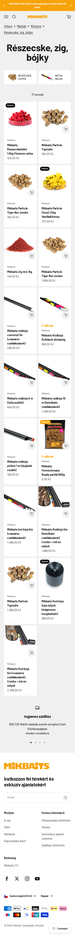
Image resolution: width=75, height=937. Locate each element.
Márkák (21, 26)
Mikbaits (11, 140)
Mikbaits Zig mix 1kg (19, 271)
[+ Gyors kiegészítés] (65, 129)
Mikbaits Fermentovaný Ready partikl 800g (53, 470)
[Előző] (4, 5)
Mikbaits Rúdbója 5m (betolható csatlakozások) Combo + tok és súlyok (55, 538)
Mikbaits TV (11, 865)
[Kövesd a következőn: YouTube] (37, 878)
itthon (8, 26)
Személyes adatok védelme (53, 836)
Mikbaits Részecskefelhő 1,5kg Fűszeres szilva (20, 149)
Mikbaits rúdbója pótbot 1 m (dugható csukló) (19, 466)
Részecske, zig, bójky (18, 32)
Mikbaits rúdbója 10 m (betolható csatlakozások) (53, 402)
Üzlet (7, 827)
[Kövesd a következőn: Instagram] (27, 878)
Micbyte (36, 26)
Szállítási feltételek (53, 845)
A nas (7, 820)
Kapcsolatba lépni (15, 841)
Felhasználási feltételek (56, 820)
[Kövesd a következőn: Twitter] (17, 878)
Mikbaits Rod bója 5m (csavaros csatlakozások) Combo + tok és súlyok (18, 677)
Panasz (46, 827)
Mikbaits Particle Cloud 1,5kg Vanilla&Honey (52, 212)
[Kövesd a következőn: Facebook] (6, 878)
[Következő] (71, 5)
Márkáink (9, 834)
